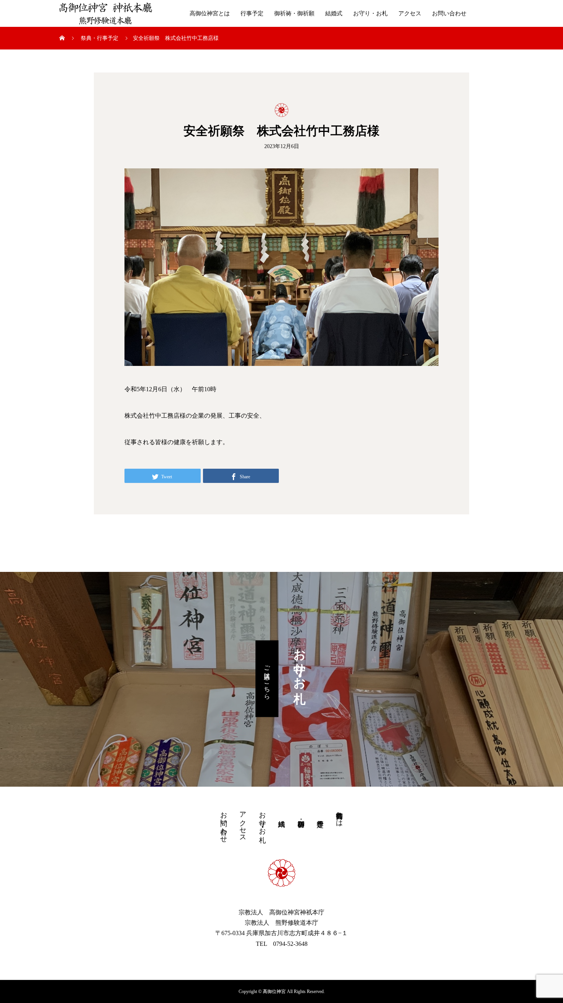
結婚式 (333, 13)
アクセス (409, 13)
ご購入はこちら (267, 678)
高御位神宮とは (210, 13)
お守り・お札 (370, 13)
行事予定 (252, 13)
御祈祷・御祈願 (294, 13)
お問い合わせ (449, 13)
